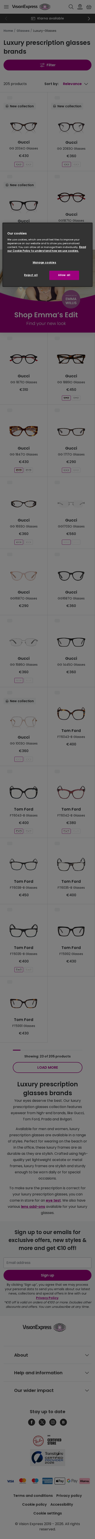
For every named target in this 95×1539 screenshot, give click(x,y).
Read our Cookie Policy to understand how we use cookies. (46, 249)
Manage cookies (44, 262)
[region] (47, 255)
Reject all (31, 275)
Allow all (64, 275)
